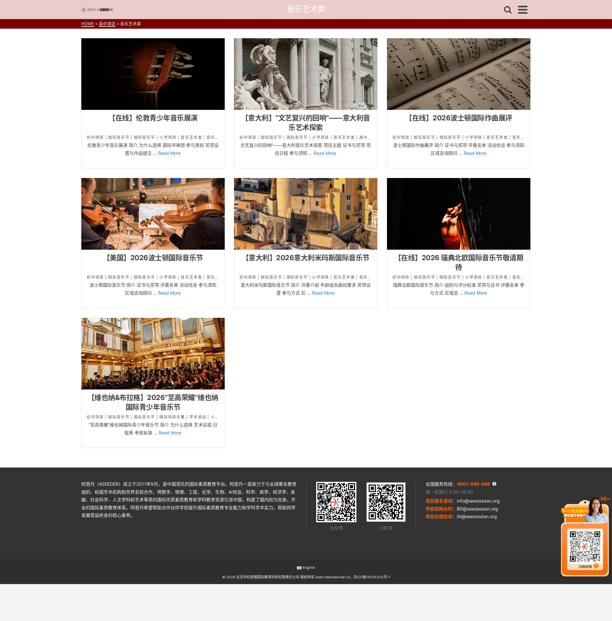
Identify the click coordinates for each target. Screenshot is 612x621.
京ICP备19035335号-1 (371, 577)
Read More (169, 153)
